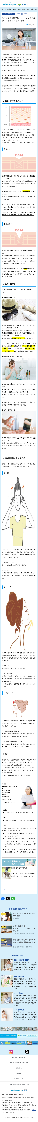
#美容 (18, 14)
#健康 (25, 14)
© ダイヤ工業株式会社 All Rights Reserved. (19, 1118)
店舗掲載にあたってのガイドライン (19, 1084)
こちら (34, 1110)
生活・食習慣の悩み (8, 14)
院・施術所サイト (19, 1078)
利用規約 (19, 1073)
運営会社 (19, 1068)
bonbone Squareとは (19, 1057)
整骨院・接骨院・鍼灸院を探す (19, 1062)
